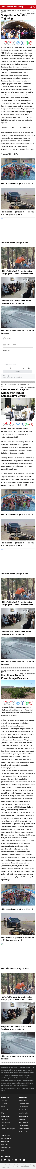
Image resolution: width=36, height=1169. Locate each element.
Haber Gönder (23, 1125)
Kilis (2, 12)
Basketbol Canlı (6, 1147)
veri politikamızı (25, 1166)
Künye (3, 1107)
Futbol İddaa (23, 1100)
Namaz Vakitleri (24, 1129)
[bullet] (18, 368)
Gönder (17, 371)
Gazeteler (22, 1119)
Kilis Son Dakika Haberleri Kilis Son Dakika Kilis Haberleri (15, 11)
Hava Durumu (23, 1122)
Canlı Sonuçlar (5, 1122)
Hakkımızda (4, 1110)
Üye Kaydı (4, 1103)
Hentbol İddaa (23, 1107)
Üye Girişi (4, 1100)
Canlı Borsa (4, 1119)
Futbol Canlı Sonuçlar (7, 1129)
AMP (2, 1151)
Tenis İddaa (4, 1144)
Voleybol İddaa (23, 1113)
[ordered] (15, 368)
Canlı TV (3, 1125)
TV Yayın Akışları (24, 1132)
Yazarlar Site (5, 1141)
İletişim (3, 1113)
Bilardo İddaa (23, 1110)
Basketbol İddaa (24, 1103)
